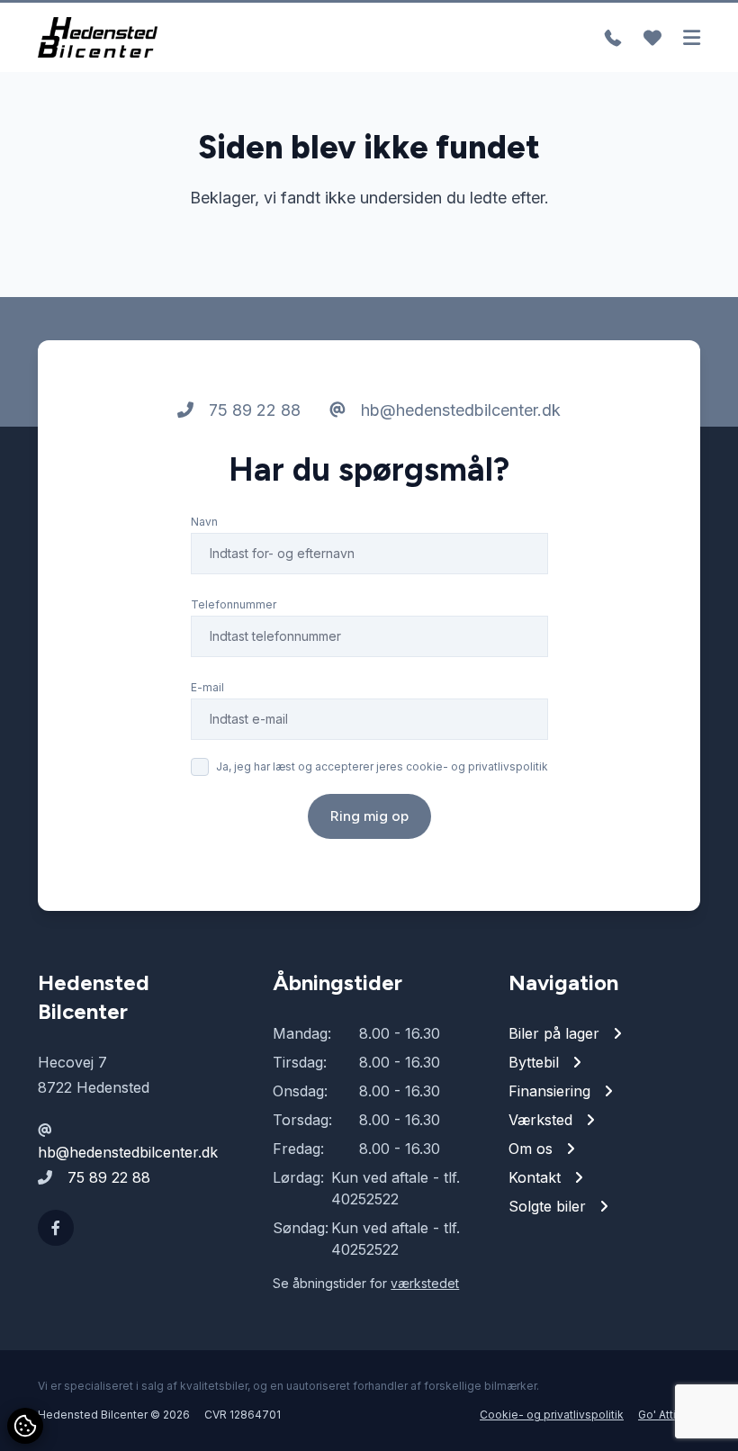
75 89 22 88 (252, 410)
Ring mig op (369, 816)
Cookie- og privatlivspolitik (552, 1414)
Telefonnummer (233, 604)
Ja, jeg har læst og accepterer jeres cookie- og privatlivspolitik (382, 766)
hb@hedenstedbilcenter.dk (458, 410)
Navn (204, 521)
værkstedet (425, 1283)
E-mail (207, 687)
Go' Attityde (669, 1414)
